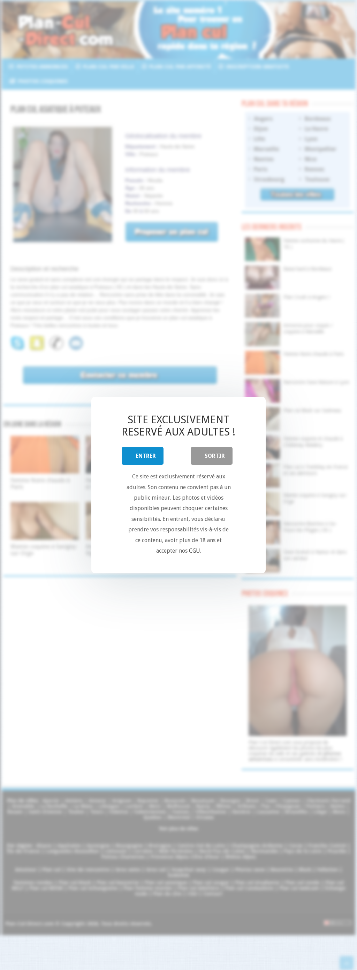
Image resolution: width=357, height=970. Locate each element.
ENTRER (146, 456)
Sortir (215, 456)
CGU (194, 550)
